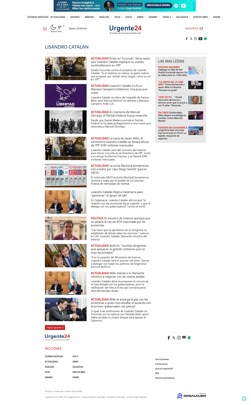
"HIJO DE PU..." (166, 97)
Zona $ (167, 17)
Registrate (191, 28)
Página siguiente (54, 327)
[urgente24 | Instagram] (195, 38)
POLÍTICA (97, 218)
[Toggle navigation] (46, 28)
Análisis (104, 17)
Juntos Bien (200, 17)
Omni (140, 17)
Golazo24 (182, 17)
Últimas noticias (37, 17)
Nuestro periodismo (165, 378)
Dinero (153, 17)
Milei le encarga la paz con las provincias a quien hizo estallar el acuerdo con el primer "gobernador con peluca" (121, 303)
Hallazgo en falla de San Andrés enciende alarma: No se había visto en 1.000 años (172, 72)
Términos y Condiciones (54, 391)
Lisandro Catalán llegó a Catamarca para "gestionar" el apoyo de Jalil (117, 194)
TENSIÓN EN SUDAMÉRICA (172, 128)
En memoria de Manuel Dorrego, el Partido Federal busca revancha (119, 114)
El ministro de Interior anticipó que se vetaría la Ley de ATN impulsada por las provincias (120, 222)
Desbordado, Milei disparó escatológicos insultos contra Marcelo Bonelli (172, 117)
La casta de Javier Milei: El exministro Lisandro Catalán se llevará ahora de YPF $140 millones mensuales (119, 142)
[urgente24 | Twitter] (191, 38)
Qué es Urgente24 (164, 368)
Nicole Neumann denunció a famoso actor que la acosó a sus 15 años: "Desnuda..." (172, 101)
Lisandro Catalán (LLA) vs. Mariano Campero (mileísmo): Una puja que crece (119, 89)
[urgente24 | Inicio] (203, 382)
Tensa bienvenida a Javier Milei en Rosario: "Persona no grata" (171, 87)
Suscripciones (162, 359)
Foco (129, 17)
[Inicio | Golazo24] (205, 38)
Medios (89, 17)
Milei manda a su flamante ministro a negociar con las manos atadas (118, 275)
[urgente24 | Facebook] (186, 38)
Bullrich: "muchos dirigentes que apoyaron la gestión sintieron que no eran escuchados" (118, 249)
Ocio (118, 17)
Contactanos (161, 364)
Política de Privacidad (73, 391)
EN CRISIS (163, 112)
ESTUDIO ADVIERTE (169, 67)
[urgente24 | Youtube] (200, 38)
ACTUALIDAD (100, 58)
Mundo (75, 17)
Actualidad (58, 17)
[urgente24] (57, 340)
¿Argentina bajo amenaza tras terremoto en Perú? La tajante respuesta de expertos (172, 134)
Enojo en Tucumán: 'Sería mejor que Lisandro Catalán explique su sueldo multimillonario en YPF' (120, 62)
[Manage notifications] (244, 398)
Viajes (217, 17)
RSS (157, 373)
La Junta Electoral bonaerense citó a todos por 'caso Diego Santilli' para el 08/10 (120, 169)
